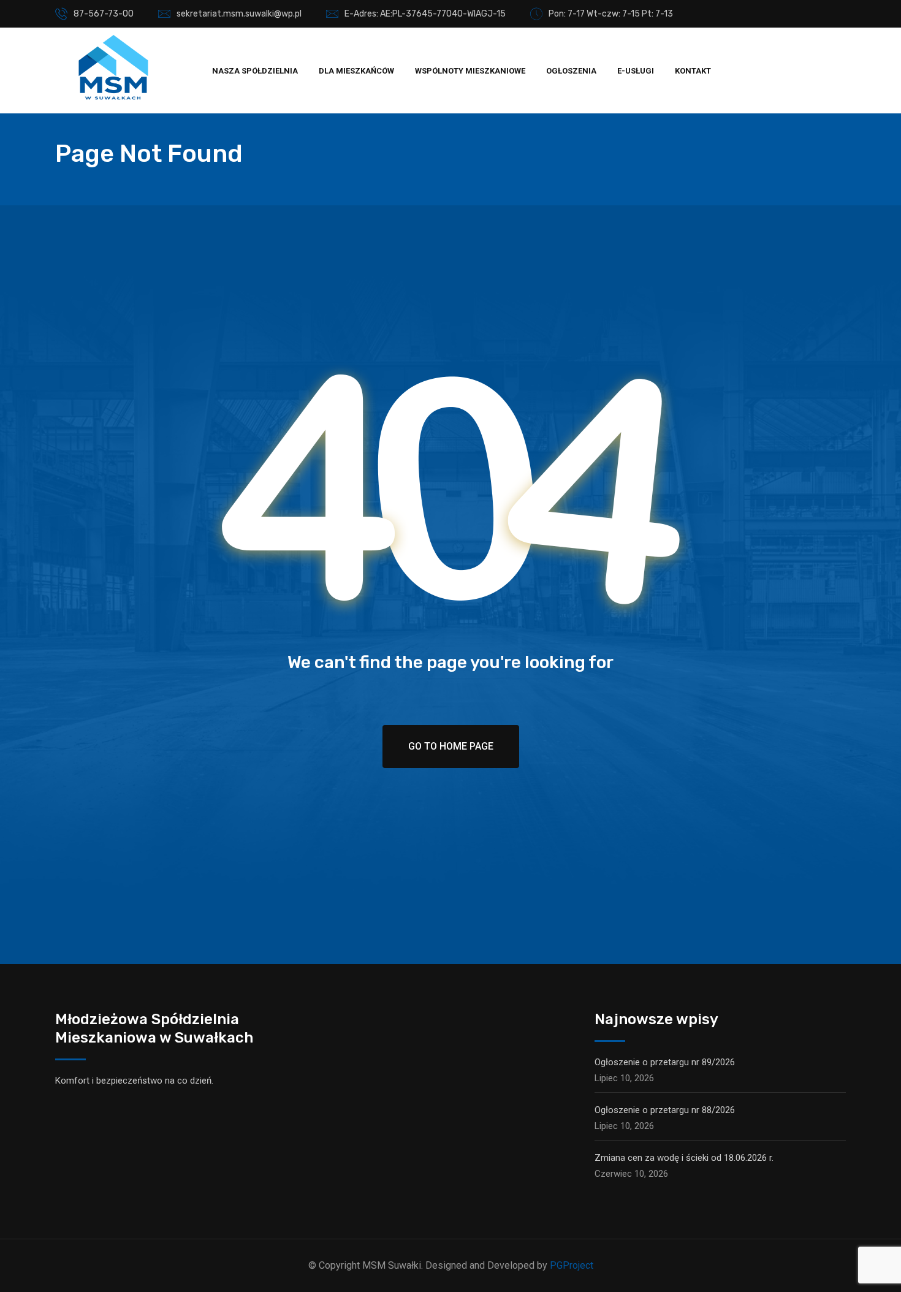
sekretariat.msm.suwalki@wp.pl (239, 14)
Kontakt (693, 70)
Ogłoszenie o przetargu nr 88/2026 (665, 1109)
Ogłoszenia (571, 70)
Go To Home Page (450, 746)
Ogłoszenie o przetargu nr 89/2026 (665, 1062)
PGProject (571, 1265)
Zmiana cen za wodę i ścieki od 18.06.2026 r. (684, 1157)
